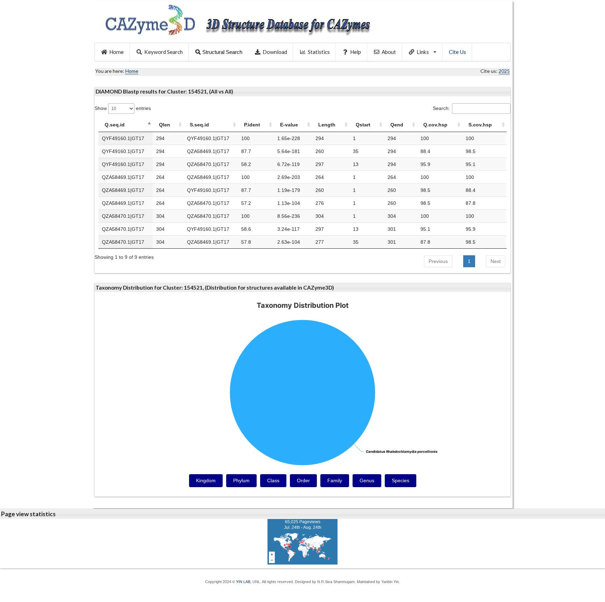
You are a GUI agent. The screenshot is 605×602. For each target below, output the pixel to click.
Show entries (123, 108)
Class (273, 480)
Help (355, 52)
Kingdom (206, 480)
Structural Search (222, 52)
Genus (367, 480)
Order (303, 480)
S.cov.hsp (480, 124)
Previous (438, 261)
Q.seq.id (115, 124)
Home (116, 52)
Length (326, 124)
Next (496, 261)
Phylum (241, 480)
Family (334, 480)
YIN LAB (243, 582)
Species (400, 480)
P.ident (252, 124)
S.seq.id (199, 124)
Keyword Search (163, 52)
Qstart (363, 124)
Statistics (319, 52)
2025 (504, 71)
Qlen (164, 124)
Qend (396, 124)
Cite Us (457, 52)
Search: (441, 108)
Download (275, 52)
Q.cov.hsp (435, 124)
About (389, 52)
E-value (289, 124)
